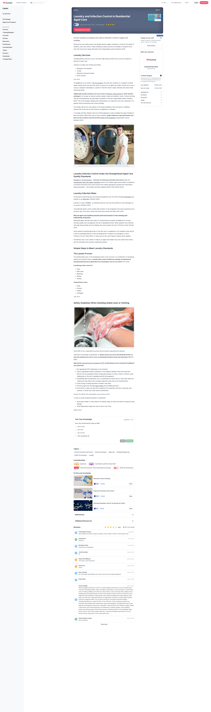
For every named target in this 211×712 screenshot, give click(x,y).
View (130, 483)
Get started (204, 2)
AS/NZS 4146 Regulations (108, 118)
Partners (5, 53)
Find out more (151, 45)
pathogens (128, 197)
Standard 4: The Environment (83, 180)
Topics (5, 50)
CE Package (6, 19)
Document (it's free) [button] (82, 30)
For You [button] (164, 2)
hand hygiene (99, 386)
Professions (6, 44)
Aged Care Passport (9, 22)
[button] (158, 10)
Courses (5, 29)
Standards (6, 56)
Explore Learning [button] (21, 2)
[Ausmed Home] (7, 3)
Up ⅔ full (80, 429)
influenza (109, 94)
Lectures (6, 35)
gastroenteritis (117, 94)
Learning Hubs (7, 47)
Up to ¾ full (81, 433)
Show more (104, 624)
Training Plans (7, 59)
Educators (6, 41)
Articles (5, 38)
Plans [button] (186, 2)
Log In (196, 2)
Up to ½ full (81, 426)
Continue (129, 441)
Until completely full (83, 436)
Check (123, 441)
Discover (7, 13)
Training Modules (8, 32)
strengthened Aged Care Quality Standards (87, 182)
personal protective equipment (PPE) (93, 363)
